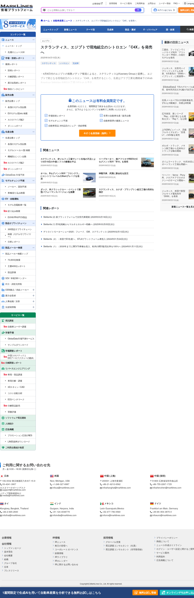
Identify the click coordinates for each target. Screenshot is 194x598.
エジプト (46, 40)
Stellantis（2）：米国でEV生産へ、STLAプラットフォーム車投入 (74, 238)
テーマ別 (90, 29)
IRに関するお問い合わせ (66, 564)
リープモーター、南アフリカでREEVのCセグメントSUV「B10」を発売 (118, 160)
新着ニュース (70, 29)
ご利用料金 (140, 3)
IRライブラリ (61, 557)
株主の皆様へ (61, 545)
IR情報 (56, 537)
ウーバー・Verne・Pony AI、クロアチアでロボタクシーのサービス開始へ (173, 177)
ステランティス (49, 63)
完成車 (110, 29)
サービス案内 (126, 3)
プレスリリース (11, 570)
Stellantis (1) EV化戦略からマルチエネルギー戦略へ (68, 224)
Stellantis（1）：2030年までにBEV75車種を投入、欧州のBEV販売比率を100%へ (82, 246)
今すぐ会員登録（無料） (96, 133)
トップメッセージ (12, 548)
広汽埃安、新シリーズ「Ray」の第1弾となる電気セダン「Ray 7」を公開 (174, 116)
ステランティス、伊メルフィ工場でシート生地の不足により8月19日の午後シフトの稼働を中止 (68, 160)
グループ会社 (10, 563)
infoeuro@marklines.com (164, 515)
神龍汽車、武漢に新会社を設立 (114, 173)
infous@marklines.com (63, 487)
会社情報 (7, 543)
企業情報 (7, 537)
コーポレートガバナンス (66, 549)
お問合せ (152, 3)
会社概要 (8, 555)
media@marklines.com (13, 495)
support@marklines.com (14, 489)
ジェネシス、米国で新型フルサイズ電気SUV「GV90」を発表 (173, 193)
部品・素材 (130, 29)
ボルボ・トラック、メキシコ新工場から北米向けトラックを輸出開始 (173, 148)
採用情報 (113, 3)
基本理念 (8, 551)
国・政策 (170, 29)
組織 (6, 559)
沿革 (6, 567)
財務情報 (59, 553)
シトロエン (64, 63)
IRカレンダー (61, 560)
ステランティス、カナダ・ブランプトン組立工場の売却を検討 (126, 191)
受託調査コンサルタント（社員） (121, 545)
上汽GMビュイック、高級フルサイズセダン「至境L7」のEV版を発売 (174, 132)
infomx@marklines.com (113, 515)
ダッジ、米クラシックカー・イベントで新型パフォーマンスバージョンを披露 (61, 191)
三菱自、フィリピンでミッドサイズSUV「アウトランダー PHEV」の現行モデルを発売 (173, 53)
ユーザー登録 (165, 3)
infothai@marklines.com (13, 515)
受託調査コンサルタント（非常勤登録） (125, 549)
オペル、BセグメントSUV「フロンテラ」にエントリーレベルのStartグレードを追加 (60, 176)
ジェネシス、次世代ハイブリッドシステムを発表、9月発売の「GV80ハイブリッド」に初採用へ (173, 72)
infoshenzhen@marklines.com (166, 487)
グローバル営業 (113, 542)
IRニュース (60, 542)
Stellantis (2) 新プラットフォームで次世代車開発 (66, 216)
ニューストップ (50, 29)
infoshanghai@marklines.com (116, 487)
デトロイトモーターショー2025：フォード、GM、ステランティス (75, 231)
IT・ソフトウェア (150, 29)
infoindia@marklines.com (64, 515)
